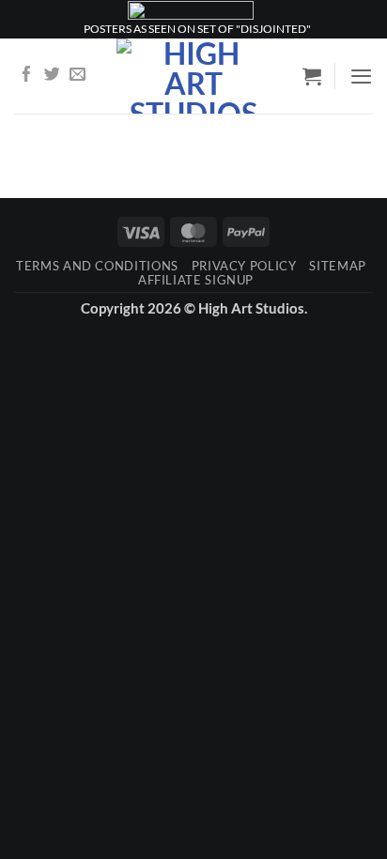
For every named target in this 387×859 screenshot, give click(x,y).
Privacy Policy (244, 265)
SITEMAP (337, 265)
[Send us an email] (77, 75)
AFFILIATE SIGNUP (196, 279)
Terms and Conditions (97, 265)
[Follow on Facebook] (27, 75)
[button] (311, 76)
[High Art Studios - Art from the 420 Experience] (194, 76)
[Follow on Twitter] (52, 75)
